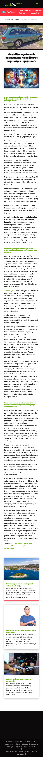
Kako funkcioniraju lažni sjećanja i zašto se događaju (21, 631)
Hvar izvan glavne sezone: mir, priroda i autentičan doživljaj (20, 585)
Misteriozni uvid (17, 546)
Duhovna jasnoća (16, 543)
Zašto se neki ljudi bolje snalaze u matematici (18, 680)
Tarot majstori (10, 291)
